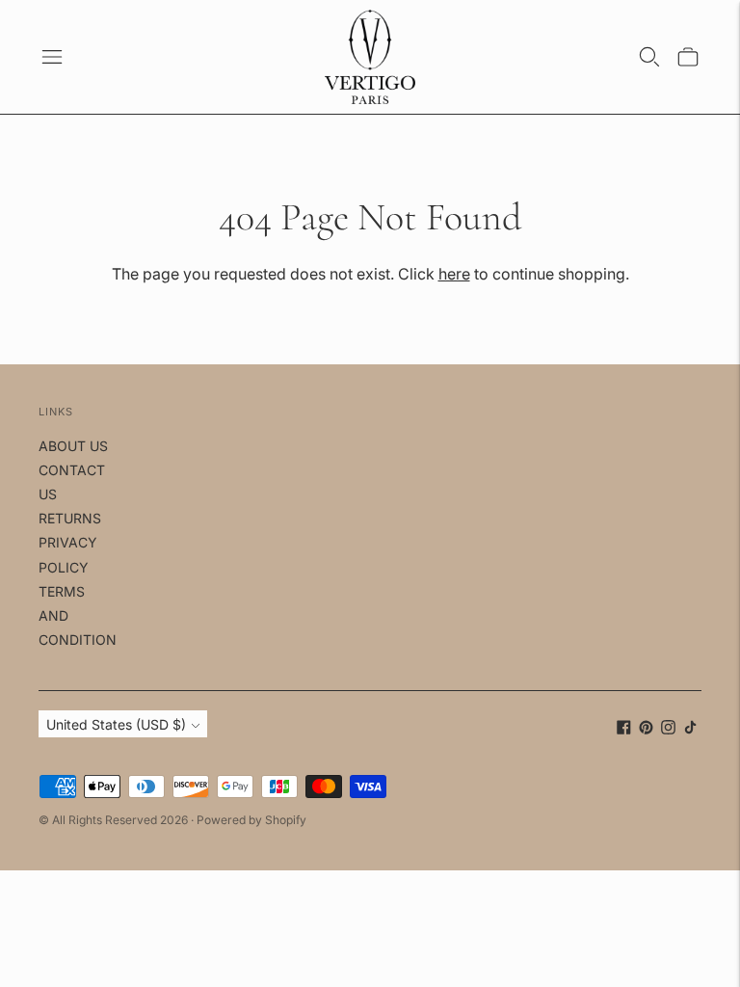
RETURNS (70, 518)
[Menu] (52, 57)
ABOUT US (73, 446)
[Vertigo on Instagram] (668, 729)
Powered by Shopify (251, 820)
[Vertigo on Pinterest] (646, 729)
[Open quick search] (649, 57)
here (454, 273)
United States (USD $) (116, 724)
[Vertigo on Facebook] (624, 729)
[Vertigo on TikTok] (690, 729)
